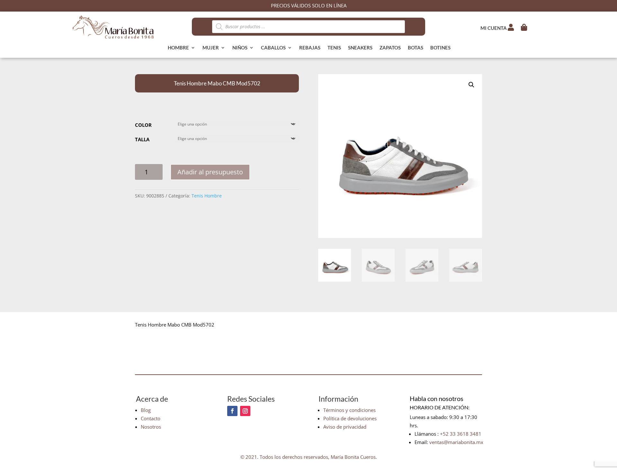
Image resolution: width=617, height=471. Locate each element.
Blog (146, 410)
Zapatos (390, 47)
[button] (471, 85)
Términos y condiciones (349, 410)
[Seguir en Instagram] (245, 411)
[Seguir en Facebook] (232, 411)
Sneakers (360, 47)
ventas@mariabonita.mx (456, 442)
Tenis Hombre (207, 196)
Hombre (178, 47)
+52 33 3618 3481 (460, 434)
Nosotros (151, 426)
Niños (239, 47)
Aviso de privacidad (344, 426)
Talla (142, 139)
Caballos (273, 47)
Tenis (334, 47)
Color (143, 125)
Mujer (210, 47)
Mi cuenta (494, 28)
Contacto (150, 418)
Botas (415, 47)
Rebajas (309, 47)
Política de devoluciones (350, 418)
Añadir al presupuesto (210, 172)
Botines (440, 47)
